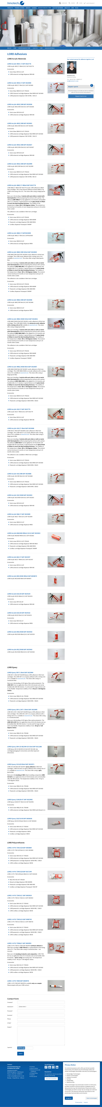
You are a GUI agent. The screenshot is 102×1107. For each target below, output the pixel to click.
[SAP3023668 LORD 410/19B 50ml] (56, 478)
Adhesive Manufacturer (44, 7)
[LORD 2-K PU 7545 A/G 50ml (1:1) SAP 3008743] (56, 924)
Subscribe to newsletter (51, 1078)
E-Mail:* (9, 1023)
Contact (33, 1066)
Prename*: (10, 1011)
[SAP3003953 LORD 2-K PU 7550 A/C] (56, 948)
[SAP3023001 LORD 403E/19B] (56, 128)
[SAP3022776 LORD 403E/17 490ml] (56, 68)
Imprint (33, 1075)
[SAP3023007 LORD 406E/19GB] (56, 371)
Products (10, 7)
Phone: (9, 1019)
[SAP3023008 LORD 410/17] (56, 433)
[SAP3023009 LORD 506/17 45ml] (56, 519)
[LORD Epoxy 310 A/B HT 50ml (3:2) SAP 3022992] (56, 804)
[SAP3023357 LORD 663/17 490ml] (56, 562)
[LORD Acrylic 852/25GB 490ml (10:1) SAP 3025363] (56, 654)
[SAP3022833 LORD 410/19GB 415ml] (56, 500)
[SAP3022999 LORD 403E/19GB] (56, 168)
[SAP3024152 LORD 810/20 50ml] (56, 617)
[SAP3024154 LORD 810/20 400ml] (56, 598)
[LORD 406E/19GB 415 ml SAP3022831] (56, 324)
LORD (41, 48)
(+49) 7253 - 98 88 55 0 (16, 1074)
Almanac (34, 7)
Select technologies (92, 1098)
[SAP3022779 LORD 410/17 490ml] (56, 414)
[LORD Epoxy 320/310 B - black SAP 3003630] (56, 823)
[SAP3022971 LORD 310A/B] (56, 769)
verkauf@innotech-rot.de (17, 1076)
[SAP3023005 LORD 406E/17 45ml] (56, 238)
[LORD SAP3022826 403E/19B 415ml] (56, 109)
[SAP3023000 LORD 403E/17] (56, 88)
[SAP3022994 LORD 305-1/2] (56, 677)
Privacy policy (78, 1102)
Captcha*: (9, 1047)
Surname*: (10, 1015)
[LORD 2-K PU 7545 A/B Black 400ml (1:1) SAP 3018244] (56, 876)
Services (28, 7)
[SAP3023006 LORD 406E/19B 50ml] (56, 305)
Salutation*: (10, 1006)
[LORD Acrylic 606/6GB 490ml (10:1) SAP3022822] (56, 538)
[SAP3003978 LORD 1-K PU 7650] (56, 986)
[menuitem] (10, 7)
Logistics (35, 48)
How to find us (34, 1068)
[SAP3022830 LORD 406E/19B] (56, 257)
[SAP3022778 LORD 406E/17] (56, 190)
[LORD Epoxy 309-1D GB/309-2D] (56, 751)
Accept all (68, 1098)
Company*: (10, 1002)
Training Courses (19, 7)
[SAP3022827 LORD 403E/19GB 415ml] (56, 149)
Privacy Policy (34, 1073)
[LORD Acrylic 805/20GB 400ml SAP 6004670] (56, 581)
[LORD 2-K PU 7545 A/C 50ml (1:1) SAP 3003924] (56, 900)
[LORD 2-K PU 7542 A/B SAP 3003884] (56, 852)
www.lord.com (18, 258)
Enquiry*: (9, 1027)
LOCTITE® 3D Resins (58, 7)
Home (14, 48)
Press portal (34, 1076)
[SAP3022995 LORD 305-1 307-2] (56, 714)
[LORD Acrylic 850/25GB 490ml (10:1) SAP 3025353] (56, 636)
